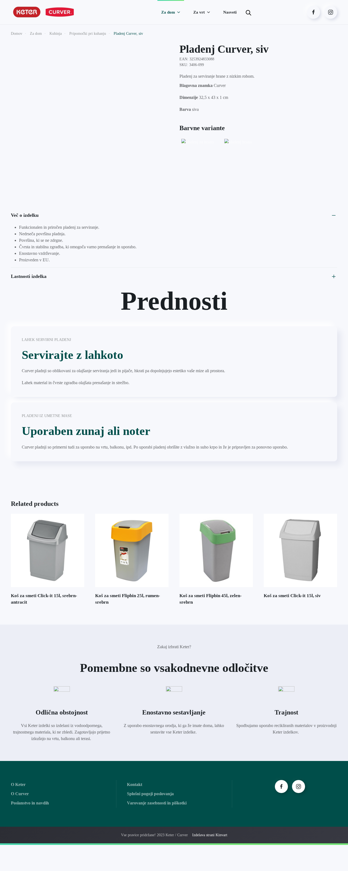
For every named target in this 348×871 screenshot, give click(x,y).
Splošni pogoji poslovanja (150, 793)
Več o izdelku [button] (25, 215)
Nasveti (230, 12)
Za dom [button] (168, 12)
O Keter (18, 784)
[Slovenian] (265, 11)
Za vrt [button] (199, 12)
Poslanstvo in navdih (30, 803)
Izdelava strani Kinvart (209, 835)
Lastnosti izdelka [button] (28, 276)
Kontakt (134, 784)
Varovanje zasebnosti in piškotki (157, 803)
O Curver (20, 793)
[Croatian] (259, 11)
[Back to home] (44, 12)
